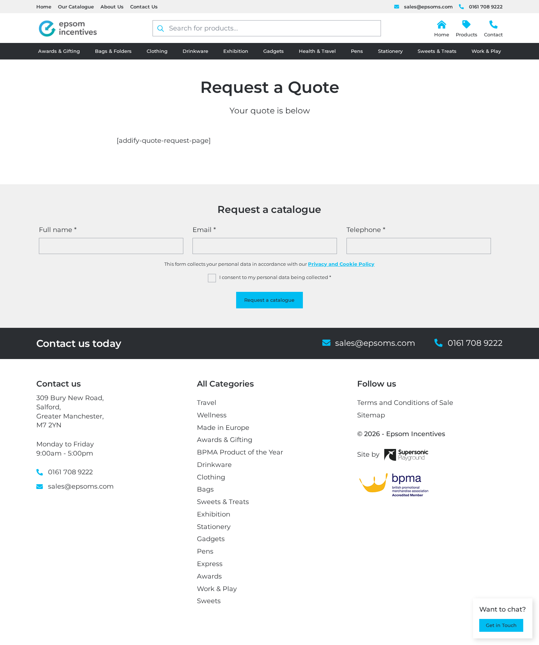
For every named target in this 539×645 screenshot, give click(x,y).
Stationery (390, 51)
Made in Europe (223, 427)
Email (204, 229)
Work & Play (486, 51)
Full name (58, 229)
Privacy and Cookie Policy (341, 264)
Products (466, 34)
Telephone (365, 229)
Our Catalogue (76, 7)
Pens (357, 51)
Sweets (209, 601)
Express (210, 564)
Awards (209, 576)
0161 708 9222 (485, 7)
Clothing (157, 51)
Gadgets (273, 51)
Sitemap (371, 415)
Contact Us (144, 7)
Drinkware (195, 51)
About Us (112, 7)
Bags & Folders (113, 51)
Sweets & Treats (437, 51)
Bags (205, 489)
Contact (493, 34)
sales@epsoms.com (428, 7)
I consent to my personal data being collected (275, 277)
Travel (206, 402)
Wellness (212, 415)
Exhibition (235, 51)
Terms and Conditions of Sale (405, 402)
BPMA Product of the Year (240, 452)
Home (43, 7)
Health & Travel (317, 51)
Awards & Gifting (59, 51)
